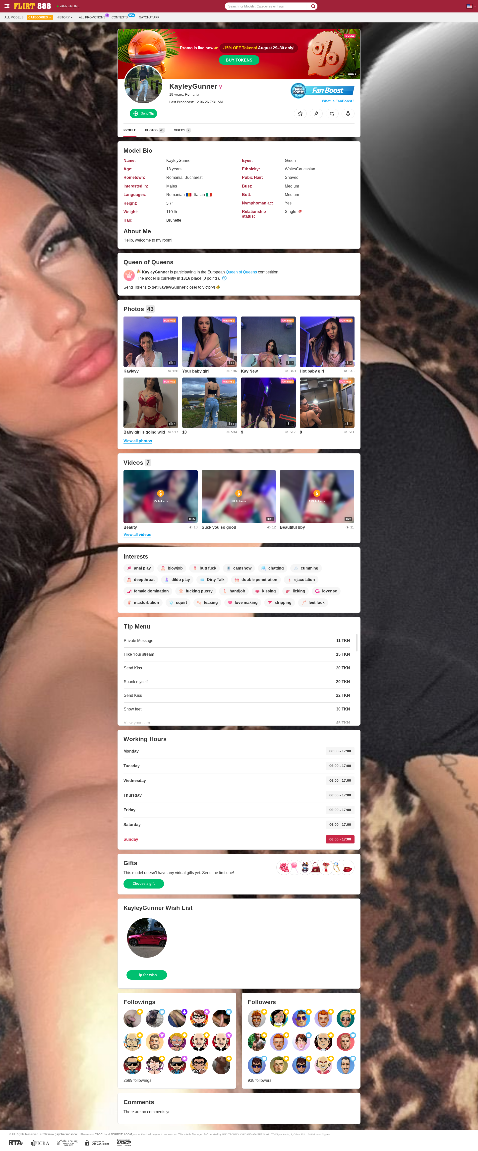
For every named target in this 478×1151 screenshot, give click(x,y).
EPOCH (100, 1134)
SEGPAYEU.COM (121, 1134)
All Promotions (92, 17)
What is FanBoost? (338, 101)
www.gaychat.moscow (62, 1134)
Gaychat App (149, 17)
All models (13, 17)
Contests (120, 17)
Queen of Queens (241, 272)
